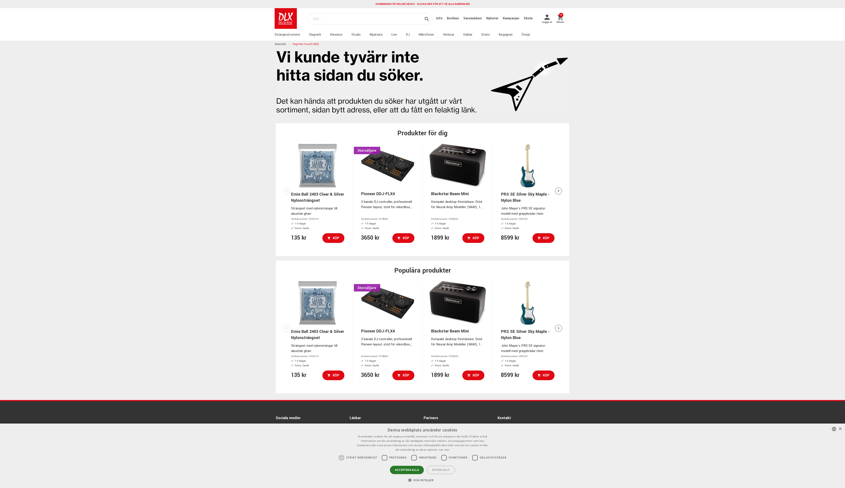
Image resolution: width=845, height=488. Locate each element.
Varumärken (473, 18)
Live (394, 34)
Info (439, 18)
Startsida (280, 44)
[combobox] (834, 429)
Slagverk (315, 34)
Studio (356, 34)
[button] (422, 480)
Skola (528, 18)
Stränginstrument (287, 34)
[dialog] (422, 456)
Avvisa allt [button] (441, 470)
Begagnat (506, 34)
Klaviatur (336, 34)
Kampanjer (511, 18)
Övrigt (526, 34)
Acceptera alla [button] (407, 470)
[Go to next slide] (558, 190)
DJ (408, 34)
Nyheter (492, 18)
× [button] (840, 429)
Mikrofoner (426, 34)
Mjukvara (375, 34)
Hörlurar (448, 34)
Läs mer (444, 449)
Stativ (485, 34)
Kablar (467, 34)
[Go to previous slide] (286, 190)
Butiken (453, 18)
